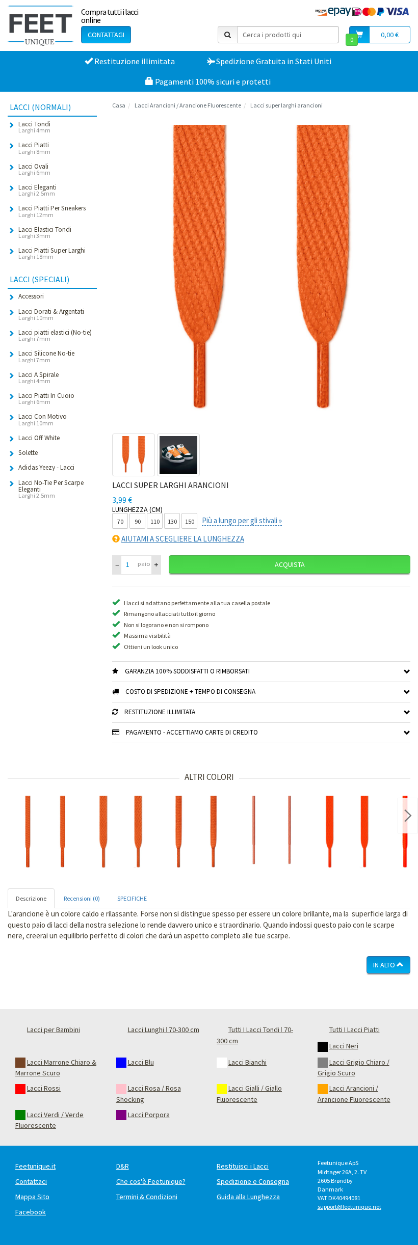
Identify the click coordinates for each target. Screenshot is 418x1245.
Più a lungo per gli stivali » (242, 520)
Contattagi (106, 34)
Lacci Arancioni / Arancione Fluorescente (188, 105)
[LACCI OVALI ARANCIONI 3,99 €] (196, 833)
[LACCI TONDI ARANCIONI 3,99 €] (45, 833)
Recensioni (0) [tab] (82, 898)
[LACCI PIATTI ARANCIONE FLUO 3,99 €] (347, 833)
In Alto (385, 964)
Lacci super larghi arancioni (286, 105)
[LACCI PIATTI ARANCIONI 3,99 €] (121, 833)
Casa (118, 105)
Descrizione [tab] (31, 898)
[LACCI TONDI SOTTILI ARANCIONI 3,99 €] (271, 833)
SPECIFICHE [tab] (132, 898)
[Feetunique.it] (40, 25)
